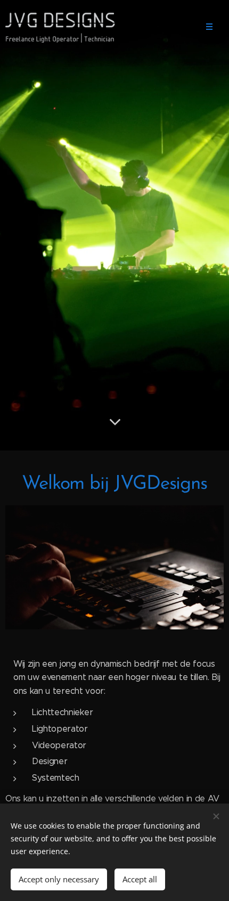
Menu (209, 27)
